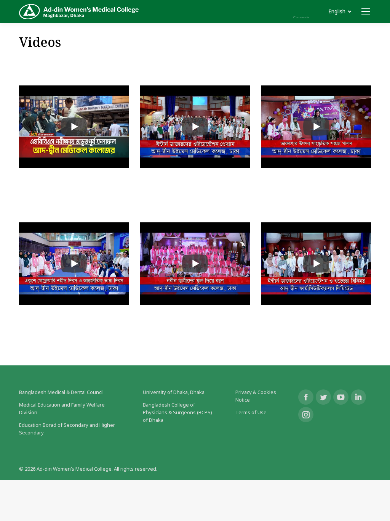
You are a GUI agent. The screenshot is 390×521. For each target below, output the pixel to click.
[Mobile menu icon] (365, 11)
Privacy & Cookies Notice (255, 396)
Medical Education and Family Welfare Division (62, 408)
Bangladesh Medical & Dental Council (61, 392)
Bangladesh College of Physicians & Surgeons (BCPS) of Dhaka (177, 412)
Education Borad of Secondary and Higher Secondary (67, 428)
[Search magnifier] (284, 11)
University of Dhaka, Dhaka (174, 392)
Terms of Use (251, 412)
